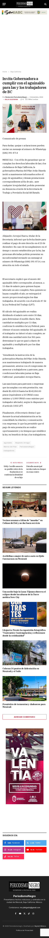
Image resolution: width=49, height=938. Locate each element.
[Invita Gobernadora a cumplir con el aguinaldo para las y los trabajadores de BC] (24, 118)
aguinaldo (8, 443)
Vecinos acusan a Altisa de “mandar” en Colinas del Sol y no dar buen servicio (23, 521)
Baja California (11, 99)
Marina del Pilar (10, 447)
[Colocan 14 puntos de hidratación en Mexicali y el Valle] (24, 652)
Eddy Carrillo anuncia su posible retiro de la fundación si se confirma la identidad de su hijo (13, 472)
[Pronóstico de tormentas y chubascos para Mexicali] (24, 688)
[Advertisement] (24, 43)
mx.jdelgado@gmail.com (30, 907)
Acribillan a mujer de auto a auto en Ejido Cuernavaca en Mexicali (23, 557)
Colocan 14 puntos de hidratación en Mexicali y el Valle (21, 670)
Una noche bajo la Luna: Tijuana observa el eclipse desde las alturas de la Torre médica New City (24, 594)
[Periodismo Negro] (24, 4)
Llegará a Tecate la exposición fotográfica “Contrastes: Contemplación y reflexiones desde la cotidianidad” (24, 633)
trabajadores (9, 451)
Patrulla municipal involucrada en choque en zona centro (36, 469)
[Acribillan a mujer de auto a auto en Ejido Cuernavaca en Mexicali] (24, 540)
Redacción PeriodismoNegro (16, 97)
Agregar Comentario (24, 717)
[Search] (45, 4)
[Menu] (4, 4)
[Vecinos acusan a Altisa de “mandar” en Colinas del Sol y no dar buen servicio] (24, 504)
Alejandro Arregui (22, 443)
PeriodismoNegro (27, 447)
